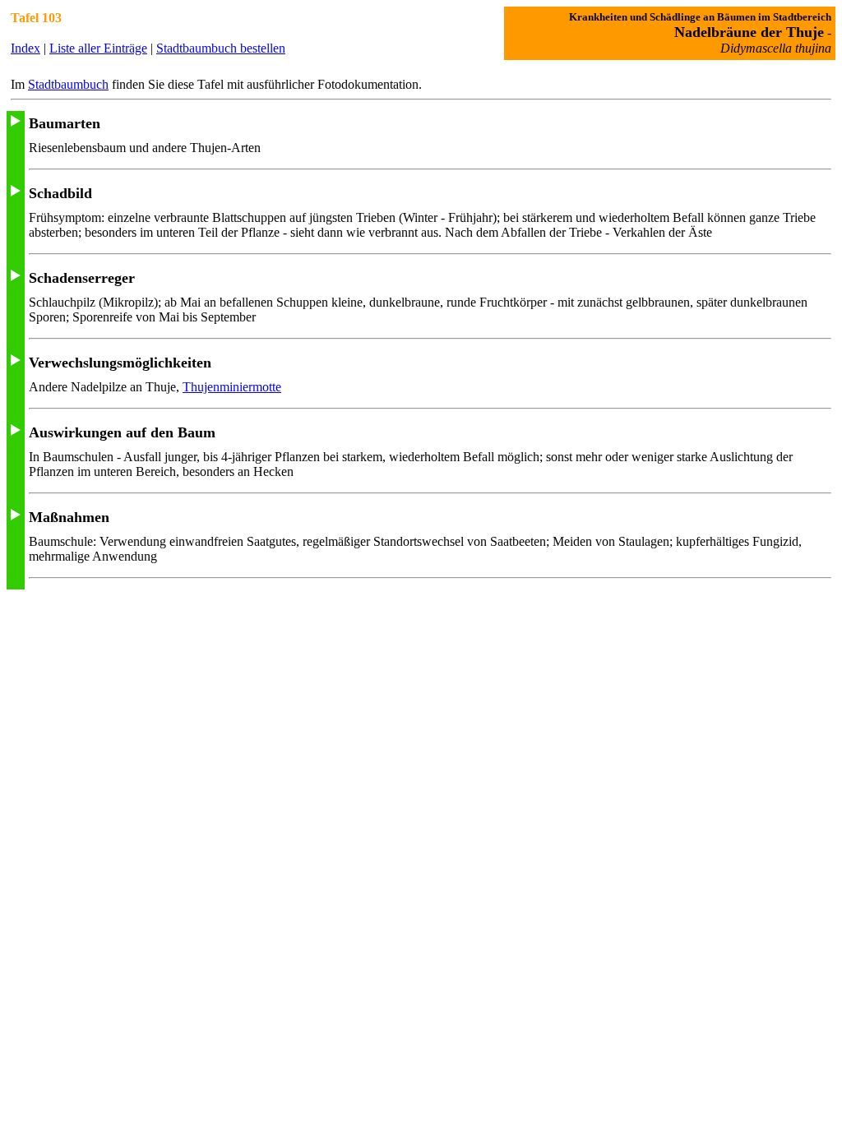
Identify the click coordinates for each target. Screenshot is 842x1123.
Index (25, 48)
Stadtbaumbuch (68, 84)
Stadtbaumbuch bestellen (220, 48)
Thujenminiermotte (232, 387)
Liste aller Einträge (98, 48)
